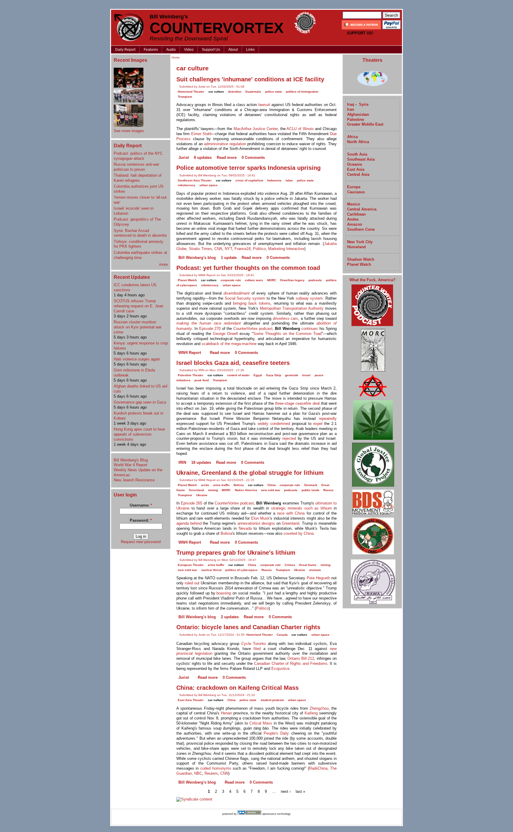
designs (268, 523)
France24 (243, 248)
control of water (238, 375)
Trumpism (185, 96)
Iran (350, 109)
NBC (198, 773)
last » (300, 791)
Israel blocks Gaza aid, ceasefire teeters (233, 363)
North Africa (358, 142)
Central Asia (358, 174)
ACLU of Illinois (300, 128)
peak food (201, 380)
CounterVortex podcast (253, 328)
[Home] (129, 27)
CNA (218, 248)
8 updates (203, 157)
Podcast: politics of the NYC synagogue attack (138, 156)
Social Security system (245, 298)
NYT (228, 248)
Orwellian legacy (292, 280)
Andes (353, 219)
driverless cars (285, 318)
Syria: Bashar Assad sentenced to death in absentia (140, 233)
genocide (291, 375)
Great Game (307, 565)
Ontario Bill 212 (300, 658)
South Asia (357, 154)
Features (151, 50)
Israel (306, 375)
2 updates (230, 617)
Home (176, 57)
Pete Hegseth (318, 578)
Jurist (183, 157)
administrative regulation (225, 144)
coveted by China (299, 533)
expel (317, 423)
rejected (289, 438)
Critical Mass (260, 723)
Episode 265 (191, 503)
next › (286, 791)
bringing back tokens (251, 303)
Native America (246, 490)
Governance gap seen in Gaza (140, 402)
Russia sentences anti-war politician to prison (136, 167)
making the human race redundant (208, 323)
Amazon (354, 224)
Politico (259, 248)
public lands (310, 490)
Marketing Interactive (286, 248)
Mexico (353, 204)
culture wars (254, 280)
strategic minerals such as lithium (301, 508)
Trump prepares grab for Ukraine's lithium (235, 552)
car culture (216, 91)
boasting (223, 593)
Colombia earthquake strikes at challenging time (140, 255)
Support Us (211, 50)
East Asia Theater (191, 700)
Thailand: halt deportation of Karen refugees (138, 178)
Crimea (290, 565)
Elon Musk (260, 518)
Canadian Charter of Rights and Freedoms (290, 663)
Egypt (258, 375)
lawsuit (264, 104)
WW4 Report (189, 352)
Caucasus (356, 192)
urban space (209, 185)
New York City (360, 242)
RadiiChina (318, 768)
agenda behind (189, 523)
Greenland (196, 490)
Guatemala (253, 91)
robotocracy (186, 185)
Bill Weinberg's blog (197, 257)
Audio (171, 50)
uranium (315, 570)
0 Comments (253, 157)
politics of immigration (302, 91)
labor (289, 180)
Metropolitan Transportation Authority (292, 308)
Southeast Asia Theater (195, 180)
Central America (361, 209)
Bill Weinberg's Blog (131, 460)
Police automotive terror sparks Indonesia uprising (248, 167)
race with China (291, 513)
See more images (129, 131)
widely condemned (274, 423)
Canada (282, 634)
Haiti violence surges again (137, 359)
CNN (224, 773)
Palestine (355, 119)
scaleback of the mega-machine (229, 343)
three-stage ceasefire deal (297, 403)
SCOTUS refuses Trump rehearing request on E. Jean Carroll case (138, 306)
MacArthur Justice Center (256, 128)
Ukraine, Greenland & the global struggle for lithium (250, 472)
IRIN (182, 462)
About (233, 50)
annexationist (249, 523)
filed (257, 648)
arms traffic (221, 485)
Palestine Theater (190, 375)
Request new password (141, 542)
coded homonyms (215, 768)
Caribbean (356, 214)
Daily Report (125, 50)
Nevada (245, 528)
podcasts (315, 280)
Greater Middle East (365, 124)
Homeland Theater (191, 91)
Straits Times (200, 248)
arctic (205, 485)
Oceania (354, 164)
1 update (229, 257)
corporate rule (231, 280)
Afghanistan (358, 114)
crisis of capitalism (249, 180)
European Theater (191, 565)
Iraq (350, 104)
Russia (328, 490)
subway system (309, 298)
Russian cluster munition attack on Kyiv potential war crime (138, 327)
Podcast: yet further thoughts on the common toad (248, 268)
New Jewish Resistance (134, 480)
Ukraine (202, 495)
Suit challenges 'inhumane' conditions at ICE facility (250, 79)
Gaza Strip (273, 375)
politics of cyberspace (241, 570)
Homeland (356, 247)
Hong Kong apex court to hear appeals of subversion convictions (139, 434)
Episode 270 (210, 328)
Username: (141, 505)
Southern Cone (361, 229)
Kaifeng (311, 713)
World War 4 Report (130, 465)
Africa (352, 137)
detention (234, 91)
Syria (363, 104)
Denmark (310, 485)
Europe (353, 187)
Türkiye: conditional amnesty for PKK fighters (138, 244)
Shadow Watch (360, 259)
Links (250, 50)
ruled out (192, 583)
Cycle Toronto (253, 643)
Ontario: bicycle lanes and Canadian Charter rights (248, 627)
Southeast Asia (361, 159)
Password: (141, 520)
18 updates (201, 462)
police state (273, 91)
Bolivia (239, 485)
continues (309, 328)
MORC (271, 280)
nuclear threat (211, 570)
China (271, 485)
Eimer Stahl (201, 134)
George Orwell (225, 333)
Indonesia (274, 180)
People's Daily (276, 733)
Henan (226, 713)
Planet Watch (187, 280)
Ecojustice (280, 668)
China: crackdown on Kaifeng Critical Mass (237, 687)
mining (213, 490)
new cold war (270, 490)
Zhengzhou (319, 708)
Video (189, 50)
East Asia (355, 169)
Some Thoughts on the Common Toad (287, 333)
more (163, 264)
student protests (272, 700)
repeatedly (328, 418)
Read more (227, 157)
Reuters (211, 773)
